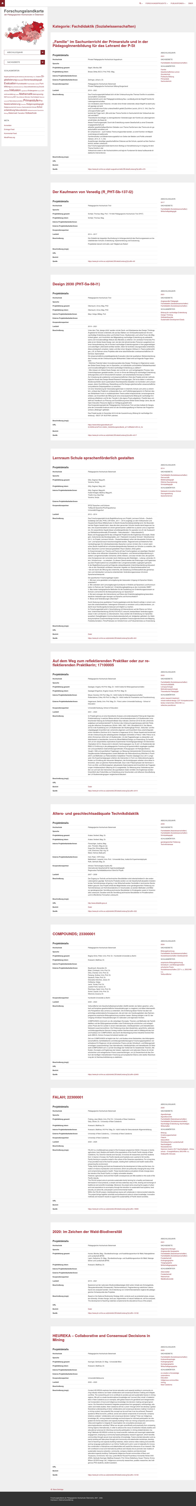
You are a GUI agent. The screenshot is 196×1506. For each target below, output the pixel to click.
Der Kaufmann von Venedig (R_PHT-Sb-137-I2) (93, 191)
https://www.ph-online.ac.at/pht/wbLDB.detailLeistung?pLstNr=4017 (112, 435)
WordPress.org (9, 137)
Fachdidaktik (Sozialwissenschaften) (174, 63)
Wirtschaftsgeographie (169, 1265)
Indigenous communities (169, 1380)
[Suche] (141, 3)
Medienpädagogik (167, 480)
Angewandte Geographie (170, 1251)
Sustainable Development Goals (172, 319)
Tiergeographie (166, 1263)
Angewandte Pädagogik (169, 301)
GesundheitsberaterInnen (17, 87)
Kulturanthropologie (168, 1359)
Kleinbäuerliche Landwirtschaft (172, 1142)
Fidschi (163, 1137)
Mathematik (25, 94)
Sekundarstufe (21, 110)
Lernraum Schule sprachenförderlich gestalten (93, 457)
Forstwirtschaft (166, 1258)
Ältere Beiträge (57, 1489)
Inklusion (15, 90)
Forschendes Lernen (33, 84)
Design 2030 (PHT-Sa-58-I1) (76, 283)
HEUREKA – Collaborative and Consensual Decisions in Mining (101, 1337)
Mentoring (10, 97)
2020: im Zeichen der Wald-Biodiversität (87, 1231)
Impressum (54, 1500)
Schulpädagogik (167, 484)
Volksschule (31, 112)
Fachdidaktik (22, 83)
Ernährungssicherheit (168, 1135)
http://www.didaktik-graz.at (97, 903)
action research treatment (170, 698)
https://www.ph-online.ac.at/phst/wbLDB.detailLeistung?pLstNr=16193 (113, 1475)
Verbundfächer (166, 974)
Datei (90, 634)
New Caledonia (166, 1384)
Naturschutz (165, 1276)
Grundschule (165, 74)
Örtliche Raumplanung (169, 482)
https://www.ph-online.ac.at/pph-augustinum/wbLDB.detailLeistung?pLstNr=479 (116, 169)
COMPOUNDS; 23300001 (74, 933)
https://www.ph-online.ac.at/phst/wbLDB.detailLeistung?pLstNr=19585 (113, 1209)
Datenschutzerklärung (66, 1500)
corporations (165, 1375)
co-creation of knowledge (170, 1373)
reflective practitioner (168, 705)
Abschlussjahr (15, 52)
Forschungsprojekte (156, 3)
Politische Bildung (167, 76)
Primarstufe (165, 79)
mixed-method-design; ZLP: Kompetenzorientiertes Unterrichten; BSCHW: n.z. (177, 701)
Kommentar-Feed (10, 133)
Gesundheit (165, 1140)
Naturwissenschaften (16, 101)
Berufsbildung (20, 76)
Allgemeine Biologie (168, 1249)
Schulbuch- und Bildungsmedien (172, 965)
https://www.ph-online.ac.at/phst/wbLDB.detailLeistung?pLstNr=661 (112, 638)
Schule (34, 107)
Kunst (39, 90)
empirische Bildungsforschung (172, 962)
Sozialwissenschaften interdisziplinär (174, 956)
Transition (21, 113)
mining (163, 1382)
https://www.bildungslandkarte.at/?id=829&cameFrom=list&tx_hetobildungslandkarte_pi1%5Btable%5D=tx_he (115, 426)
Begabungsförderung (10, 77)
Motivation (27, 97)
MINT (14, 97)
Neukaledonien (166, 1147)
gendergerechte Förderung (170, 842)
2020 (162, 1350)
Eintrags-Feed (9, 129)
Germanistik (165, 477)
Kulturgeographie (167, 1260)
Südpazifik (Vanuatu (168, 1154)
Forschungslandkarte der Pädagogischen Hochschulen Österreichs (72, 1498)
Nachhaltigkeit (166, 1144)
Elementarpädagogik (33, 79)
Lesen (17, 94)
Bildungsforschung (167, 951)
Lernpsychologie (167, 687)
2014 (162, 468)
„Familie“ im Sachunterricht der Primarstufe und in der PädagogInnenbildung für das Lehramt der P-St (100, 43)
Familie (163, 69)
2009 (162, 824)
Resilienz (19, 107)
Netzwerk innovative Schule (171, 491)
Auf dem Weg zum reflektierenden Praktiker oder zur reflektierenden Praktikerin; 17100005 (101, 662)
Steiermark (12, 113)
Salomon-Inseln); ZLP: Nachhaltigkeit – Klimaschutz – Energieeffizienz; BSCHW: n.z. (177, 1150)
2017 (162, 202)
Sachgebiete (13, 62)
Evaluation (10, 83)
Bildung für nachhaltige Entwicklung (174, 312)
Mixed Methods (20, 97)
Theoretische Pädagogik (170, 691)
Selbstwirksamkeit (32, 110)
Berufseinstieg (29, 76)
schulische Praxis (167, 967)
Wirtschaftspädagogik (168, 211)
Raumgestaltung (167, 493)
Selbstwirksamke (167, 317)
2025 (162, 1107)
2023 (162, 675)
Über (190, 3)
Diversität (20, 80)
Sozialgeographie (167, 1364)
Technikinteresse (167, 844)
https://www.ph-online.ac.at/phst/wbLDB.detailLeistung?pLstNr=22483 (113, 1074)
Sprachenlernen (166, 496)
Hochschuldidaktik (167, 684)
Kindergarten (32, 90)
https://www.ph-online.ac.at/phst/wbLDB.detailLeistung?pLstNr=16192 (113, 1313)
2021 (162, 56)
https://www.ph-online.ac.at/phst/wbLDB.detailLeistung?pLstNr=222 (112, 911)
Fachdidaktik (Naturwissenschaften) (174, 830)
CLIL (34, 76)
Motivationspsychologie (169, 689)
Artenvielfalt (165, 1272)
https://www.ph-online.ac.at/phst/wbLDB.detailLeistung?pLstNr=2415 (113, 791)
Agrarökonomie (166, 1116)
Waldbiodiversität (167, 1279)
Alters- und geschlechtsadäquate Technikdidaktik (96, 813)
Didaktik (38, 77)
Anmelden (8, 125)
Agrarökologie (166, 1114)
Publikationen (177, 3)
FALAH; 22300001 (68, 1097)
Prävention (23, 104)
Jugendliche (24, 90)
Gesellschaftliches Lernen (170, 72)
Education (164, 1377)
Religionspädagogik (35, 104)
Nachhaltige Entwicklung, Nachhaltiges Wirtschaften (175, 1124)
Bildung (163, 1132)
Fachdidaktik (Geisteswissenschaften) (174, 303)
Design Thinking (167, 315)
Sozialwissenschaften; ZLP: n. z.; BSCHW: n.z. (176, 970)
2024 (162, 944)
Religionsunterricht (10, 107)
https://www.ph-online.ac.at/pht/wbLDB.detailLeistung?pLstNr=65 (111, 261)
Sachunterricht (166, 81)
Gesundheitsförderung (31, 87)
